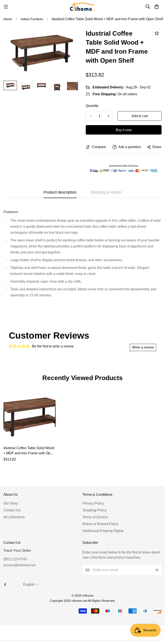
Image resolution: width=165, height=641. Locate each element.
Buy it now (124, 130)
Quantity (92, 106)
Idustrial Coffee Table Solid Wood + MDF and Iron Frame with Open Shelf (28, 451)
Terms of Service (95, 517)
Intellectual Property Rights (103, 531)
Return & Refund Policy (100, 524)
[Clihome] (82, 6)
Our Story (10, 503)
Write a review (143, 347)
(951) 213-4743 (15, 559)
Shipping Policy (94, 510)
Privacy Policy (93, 503)
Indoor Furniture (32, 19)
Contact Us (11, 510)
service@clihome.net (19, 565)
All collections (14, 517)
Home (7, 19)
